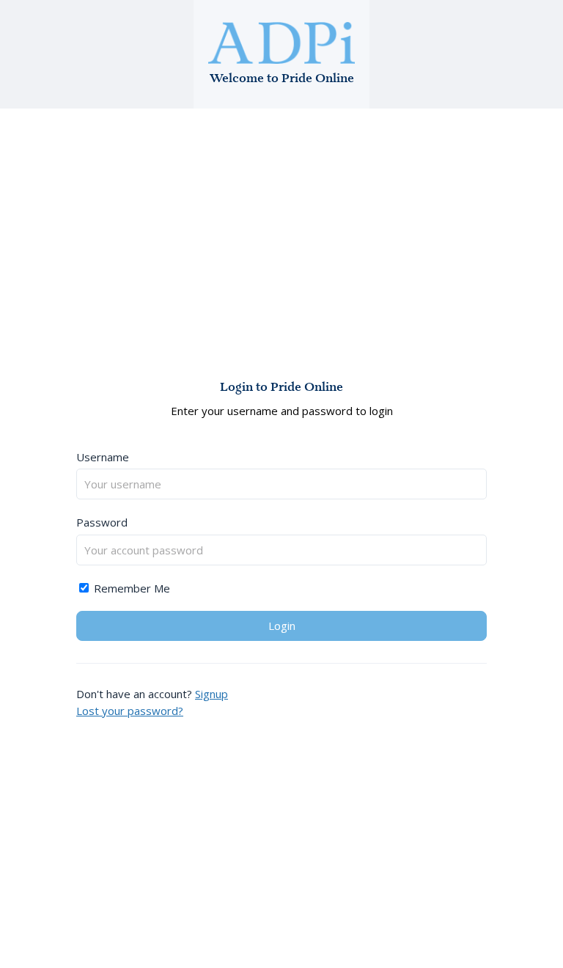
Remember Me (130, 588)
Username (102, 457)
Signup (211, 693)
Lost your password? (129, 710)
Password (102, 522)
